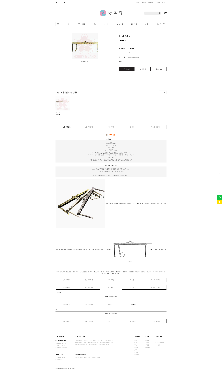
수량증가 (133, 61)
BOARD (76, 2)
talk (219, 197)
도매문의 (147, 344)
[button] (161, 92)
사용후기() (111, 127)
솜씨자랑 (147, 342)
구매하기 (127, 69)
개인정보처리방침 (159, 342)
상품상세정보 (67, 127)
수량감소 (136, 61)
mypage (219, 174)
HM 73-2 (58, 112)
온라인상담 (147, 347)
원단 (94, 24)
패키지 (68, 24)
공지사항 (147, 340)
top (219, 188)
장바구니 (143, 69)
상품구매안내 (89, 127)
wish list (219, 183)
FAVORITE (59, 2)
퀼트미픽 (136, 352)
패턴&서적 (134, 24)
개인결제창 (136, 354)
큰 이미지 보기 (85, 61)
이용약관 (157, 345)
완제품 (147, 24)
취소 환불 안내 (155, 127)
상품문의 (147, 345)
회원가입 (144, 2)
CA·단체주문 (137, 342)
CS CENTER (69, 2)
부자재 (106, 24)
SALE (135, 350)
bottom (219, 192)
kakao (219, 202)
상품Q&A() (133, 127)
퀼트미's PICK (161, 24)
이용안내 (157, 344)
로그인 (137, 2)
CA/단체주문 (82, 24)
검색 (159, 13)
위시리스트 (158, 69)
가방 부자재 (119, 24)
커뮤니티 (164, 2)
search (219, 178)
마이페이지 (150, 2)
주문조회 (158, 2)
